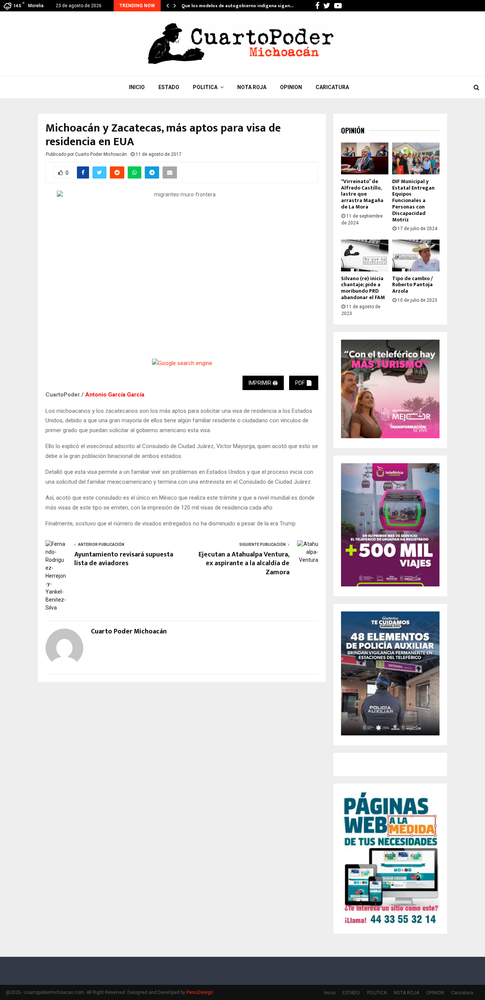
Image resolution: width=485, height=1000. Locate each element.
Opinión (353, 130)
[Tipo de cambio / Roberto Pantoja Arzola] (416, 255)
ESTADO (168, 87)
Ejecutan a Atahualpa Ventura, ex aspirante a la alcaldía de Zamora (244, 563)
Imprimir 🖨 (263, 383)
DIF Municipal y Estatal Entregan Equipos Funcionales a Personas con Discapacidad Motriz (413, 200)
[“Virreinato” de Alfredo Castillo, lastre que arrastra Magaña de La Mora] (364, 158)
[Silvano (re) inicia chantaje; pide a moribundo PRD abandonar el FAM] (364, 255)
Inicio (137, 87)
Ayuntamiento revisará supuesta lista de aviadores (123, 559)
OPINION (291, 87)
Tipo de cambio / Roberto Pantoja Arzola (412, 285)
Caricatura (332, 87)
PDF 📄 (303, 383)
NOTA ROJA (251, 87)
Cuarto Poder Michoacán (101, 154)
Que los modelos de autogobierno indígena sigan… (237, 5)
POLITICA (205, 87)
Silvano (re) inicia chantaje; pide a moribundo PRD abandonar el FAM (363, 288)
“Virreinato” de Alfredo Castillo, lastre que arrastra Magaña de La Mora (362, 194)
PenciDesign (199, 992)
